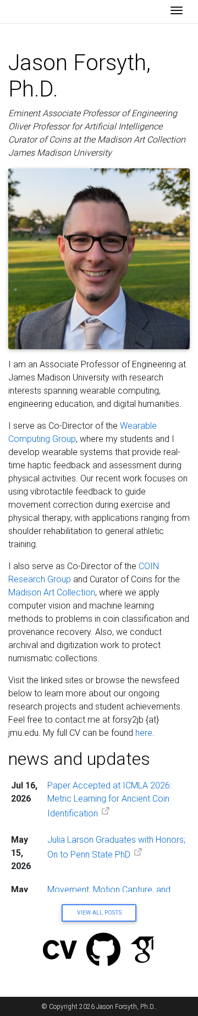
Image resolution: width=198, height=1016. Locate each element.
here (143, 733)
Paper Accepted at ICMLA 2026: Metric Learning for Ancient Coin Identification (109, 799)
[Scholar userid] (142, 951)
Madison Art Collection (51, 592)
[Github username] (103, 951)
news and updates (79, 758)
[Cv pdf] (60, 951)
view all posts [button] (99, 912)
